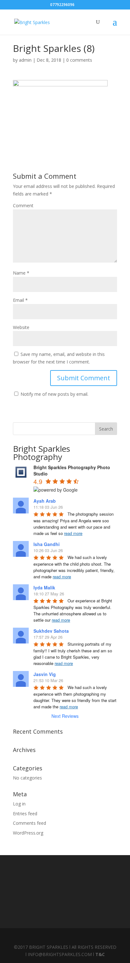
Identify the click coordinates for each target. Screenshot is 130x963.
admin (25, 60)
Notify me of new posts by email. (54, 394)
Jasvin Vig (44, 674)
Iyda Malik (44, 587)
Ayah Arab (44, 501)
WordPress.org (28, 833)
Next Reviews (65, 716)
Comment (23, 205)
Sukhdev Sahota (51, 631)
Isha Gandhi (46, 544)
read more (73, 533)
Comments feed (29, 823)
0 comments (79, 60)
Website (21, 327)
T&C (100, 954)
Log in (19, 804)
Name (21, 273)
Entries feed (25, 814)
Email (20, 300)
